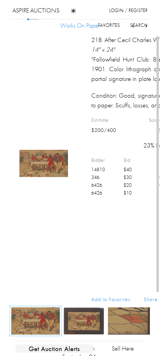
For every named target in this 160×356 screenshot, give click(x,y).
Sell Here (123, 348)
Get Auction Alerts (54, 348)
